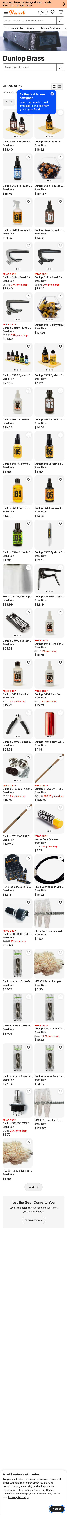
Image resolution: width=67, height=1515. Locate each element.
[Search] (60, 20)
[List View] (59, 86)
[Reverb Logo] (17, 12)
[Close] (52, 94)
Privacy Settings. (18, 1497)
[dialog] (33, 1492)
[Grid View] (54, 86)
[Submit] (60, 67)
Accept (57, 1509)
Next (31, 1187)
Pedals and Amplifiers (49, 28)
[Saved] (52, 12)
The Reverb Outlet (14, 28)
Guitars (30, 28)
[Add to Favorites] (20, 86)
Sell (43, 12)
